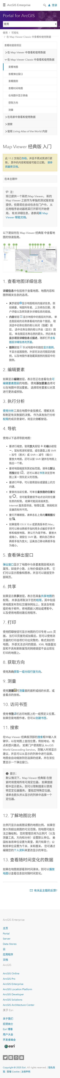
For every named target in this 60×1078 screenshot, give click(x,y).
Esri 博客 (8, 1029)
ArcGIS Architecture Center (18, 1004)
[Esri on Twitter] (5, 1057)
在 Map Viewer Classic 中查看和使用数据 (29, 36)
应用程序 (8, 954)
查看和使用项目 (12, 45)
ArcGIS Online (11, 973)
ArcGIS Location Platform (17, 989)
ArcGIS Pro (9, 978)
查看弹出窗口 (15, 74)
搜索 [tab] (9, 124)
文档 (5, 959)
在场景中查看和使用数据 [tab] (21, 117)
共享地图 (46, 596)
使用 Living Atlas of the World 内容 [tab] (27, 131)
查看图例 (13, 81)
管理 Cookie (13, 1071)
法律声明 (25, 1071)
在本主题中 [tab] (10, 178)
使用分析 (8, 410)
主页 (5, 928)
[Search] (45, 5)
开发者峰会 (9, 1039)
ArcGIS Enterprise (18, 5)
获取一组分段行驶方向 (27, 671)
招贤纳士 (8, 1023)
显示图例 (48, 347)
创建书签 (41, 718)
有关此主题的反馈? (45, 890)
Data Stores (9, 943)
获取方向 (13, 102)
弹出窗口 (8, 564)
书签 (42, 472)
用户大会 (8, 1034)
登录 (54, 5)
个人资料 (19, 850)
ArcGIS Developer (13, 994)
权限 (5, 419)
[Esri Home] (9, 1046)
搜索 (40, 737)
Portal (6, 933)
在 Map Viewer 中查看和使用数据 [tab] (26, 52)
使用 (5, 32)
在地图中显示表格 (18, 95)
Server (6, 938)
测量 (10, 109)
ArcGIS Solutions (12, 999)
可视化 (15, 32)
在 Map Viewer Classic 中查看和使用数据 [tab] (30, 59)
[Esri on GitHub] (16, 1057)
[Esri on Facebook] (10, 1057)
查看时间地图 (15, 88)
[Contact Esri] (21, 1057)
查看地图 (13, 66)
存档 (24, 158)
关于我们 (8, 1018)
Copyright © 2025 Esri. (14, 1067)
